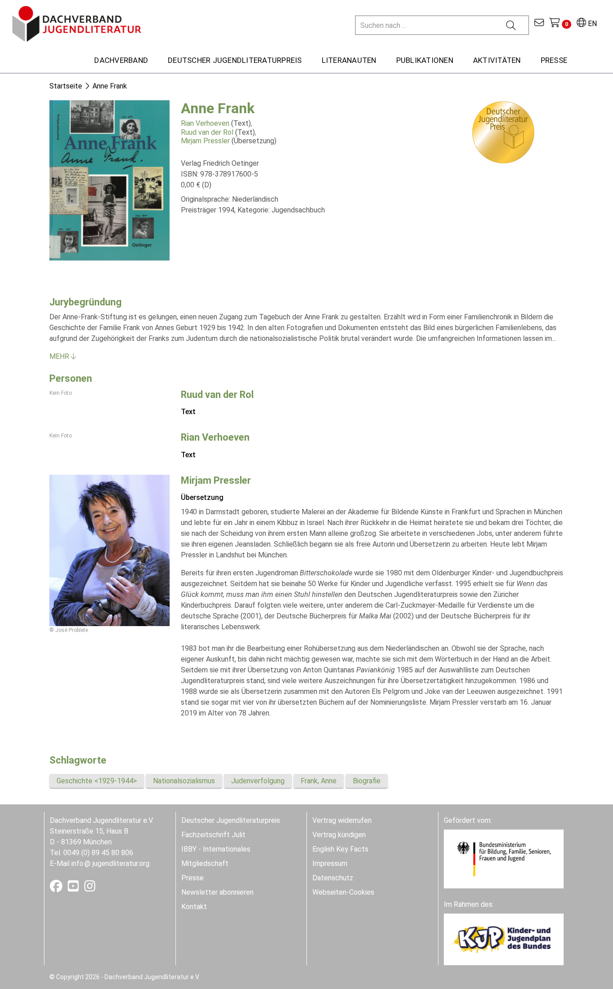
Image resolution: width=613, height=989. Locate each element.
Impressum (329, 863)
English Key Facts (340, 849)
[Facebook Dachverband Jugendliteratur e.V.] (57, 888)
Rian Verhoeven (205, 123)
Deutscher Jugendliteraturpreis (230, 820)
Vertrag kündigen (339, 834)
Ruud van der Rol (207, 132)
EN (591, 23)
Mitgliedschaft (204, 863)
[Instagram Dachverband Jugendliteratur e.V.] (90, 888)
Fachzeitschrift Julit (213, 834)
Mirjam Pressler (205, 141)
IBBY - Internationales (215, 849)
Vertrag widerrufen (342, 820)
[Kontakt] (539, 23)
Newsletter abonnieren (217, 892)
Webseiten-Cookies (343, 892)
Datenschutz (332, 878)
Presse (192, 878)
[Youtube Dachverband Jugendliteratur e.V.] (74, 888)
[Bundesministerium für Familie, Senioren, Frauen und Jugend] (504, 858)
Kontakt (194, 906)
